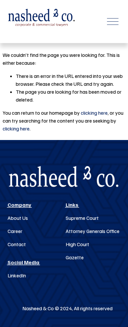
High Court (77, 244)
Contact (17, 244)
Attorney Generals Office (92, 231)
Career (15, 231)
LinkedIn (17, 275)
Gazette (75, 257)
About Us (18, 218)
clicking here (94, 112)
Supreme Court (82, 218)
